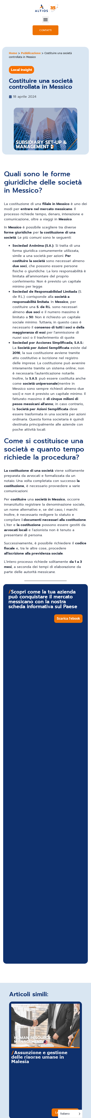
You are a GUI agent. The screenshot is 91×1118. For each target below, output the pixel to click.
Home (13, 53)
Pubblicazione (31, 53)
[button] (45, 19)
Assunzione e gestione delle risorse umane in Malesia (39, 1057)
